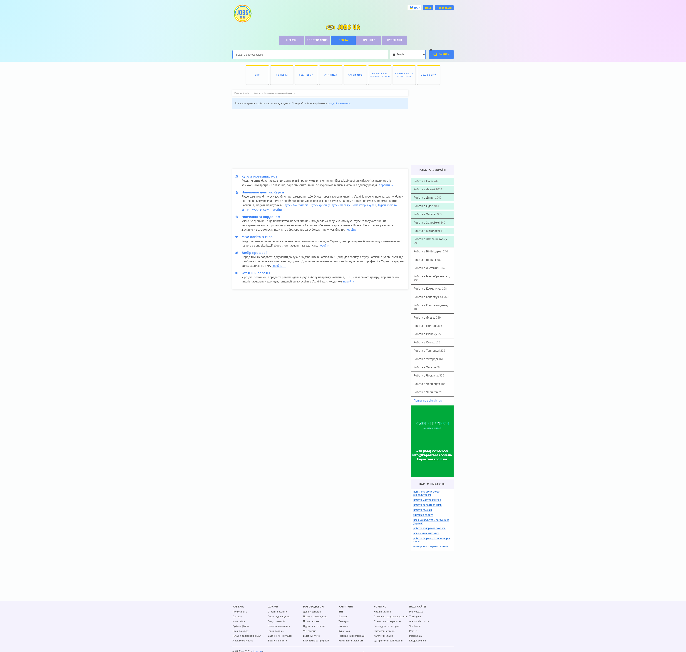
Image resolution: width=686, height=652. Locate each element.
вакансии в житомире (426, 533)
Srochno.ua (415, 626)
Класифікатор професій (316, 640)
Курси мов (344, 631)
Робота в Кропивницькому (431, 305)
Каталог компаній (383, 636)
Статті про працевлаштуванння (390, 616)
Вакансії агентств (277, 640)
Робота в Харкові (425, 214)
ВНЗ (341, 612)
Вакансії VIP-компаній (280, 636)
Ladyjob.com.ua (417, 640)
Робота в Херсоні (425, 367)
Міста (246, 626)
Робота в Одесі (424, 206)
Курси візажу (260, 209)
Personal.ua (415, 636)
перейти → (386, 185)
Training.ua (415, 616)
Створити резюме (277, 612)
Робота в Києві (424, 181)
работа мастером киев (427, 499)
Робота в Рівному (426, 334)
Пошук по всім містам (428, 400)
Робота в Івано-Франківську (432, 276)
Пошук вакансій (276, 621)
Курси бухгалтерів (297, 205)
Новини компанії (382, 612)
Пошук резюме (311, 621)
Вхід (428, 7)
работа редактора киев (427, 504)
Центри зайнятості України (388, 640)
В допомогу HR (311, 636)
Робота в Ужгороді (426, 359)
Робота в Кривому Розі (429, 297)
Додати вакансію (312, 612)
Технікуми (344, 621)
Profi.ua (413, 631)
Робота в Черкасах (426, 375)
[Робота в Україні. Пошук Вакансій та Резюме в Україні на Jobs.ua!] (242, 13)
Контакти (237, 616)
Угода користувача (242, 640)
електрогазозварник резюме (430, 546)
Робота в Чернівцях (427, 383)
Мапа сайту (238, 621)
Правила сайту (240, 631)
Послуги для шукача (279, 616)
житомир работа (423, 514)
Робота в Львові (425, 189)
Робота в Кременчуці (428, 288)
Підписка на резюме (314, 626)
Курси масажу (340, 205)
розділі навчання (339, 103)
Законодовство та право (387, 626)
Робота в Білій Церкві (428, 251)
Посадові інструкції (384, 631)
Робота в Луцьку (425, 317)
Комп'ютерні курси (363, 205)
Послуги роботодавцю (315, 616)
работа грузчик (422, 509)
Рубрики (236, 626)
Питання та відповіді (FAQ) (246, 636)
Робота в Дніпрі (424, 197)
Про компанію (239, 612)
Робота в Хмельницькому (430, 239)
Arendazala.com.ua (419, 621)
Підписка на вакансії (279, 626)
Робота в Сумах (424, 342)
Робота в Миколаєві (427, 230)
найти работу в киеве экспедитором (426, 493)
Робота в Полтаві (425, 325)
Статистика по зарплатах (387, 621)
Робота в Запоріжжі (427, 222)
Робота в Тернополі (427, 350)
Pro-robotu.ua (416, 612)
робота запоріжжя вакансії (429, 528)
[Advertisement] (320, 137)
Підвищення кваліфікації (352, 636)
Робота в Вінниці (425, 259)
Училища (343, 626)
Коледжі (343, 616)
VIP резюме (309, 631)
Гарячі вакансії (276, 631)
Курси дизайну (319, 205)
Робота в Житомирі (427, 268)
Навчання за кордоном (351, 640)
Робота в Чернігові (426, 392)
